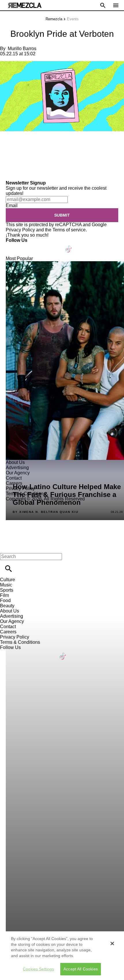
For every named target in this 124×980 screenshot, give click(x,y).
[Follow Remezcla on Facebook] (13, 245)
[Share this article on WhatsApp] (7, 143)
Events (73, 19)
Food (5, 600)
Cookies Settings (38, 969)
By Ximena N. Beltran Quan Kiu (45, 512)
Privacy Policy (20, 229)
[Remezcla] (25, 5)
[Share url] (6, 173)
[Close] (112, 943)
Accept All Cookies (80, 969)
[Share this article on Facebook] (21, 143)
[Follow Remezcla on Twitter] (27, 245)
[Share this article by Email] (48, 143)
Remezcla (54, 19)
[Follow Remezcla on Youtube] (55, 245)
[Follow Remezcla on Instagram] (41, 245)
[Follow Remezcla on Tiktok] (68, 245)
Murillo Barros (22, 48)
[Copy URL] (13, 160)
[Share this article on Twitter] (35, 143)
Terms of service (69, 229)
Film (4, 595)
